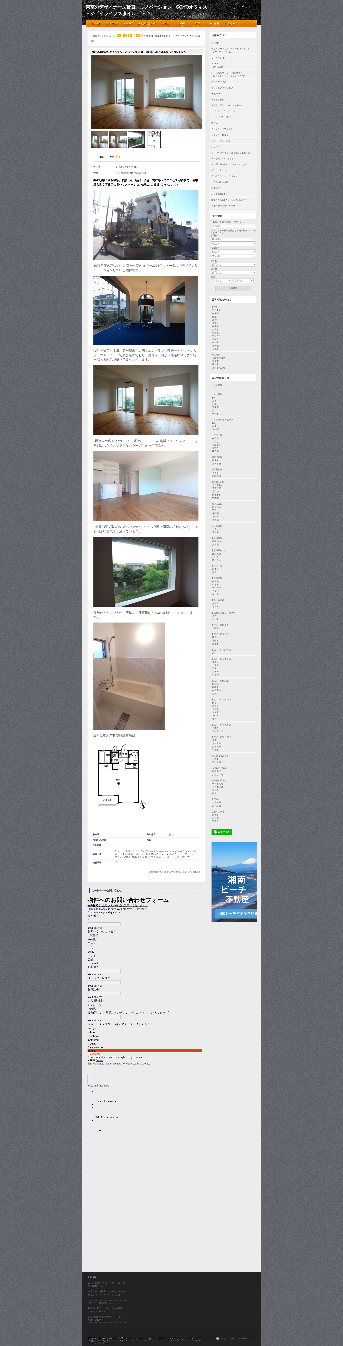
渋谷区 (215, 339)
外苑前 (215, 628)
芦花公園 (216, 805)
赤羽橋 (215, 491)
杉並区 (215, 342)
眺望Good (216, 93)
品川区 (215, 326)
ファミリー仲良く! (220, 135)
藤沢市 (215, 364)
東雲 (214, 616)
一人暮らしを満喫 (219, 182)
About (128, 23)
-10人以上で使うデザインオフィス (228, 76)
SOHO (214, 63)
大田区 (215, 333)
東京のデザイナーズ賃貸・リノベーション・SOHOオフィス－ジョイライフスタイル (146, 9)
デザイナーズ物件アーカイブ (225, 205)
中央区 (215, 313)
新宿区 (215, 320)
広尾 (214, 668)
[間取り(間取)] (155, 147)
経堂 (214, 793)
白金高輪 (216, 507)
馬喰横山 (216, 476)
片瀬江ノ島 (217, 774)
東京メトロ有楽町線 (221, 649)
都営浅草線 (217, 457)
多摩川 (215, 591)
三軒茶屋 (216, 557)
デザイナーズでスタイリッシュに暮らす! (230, 48)
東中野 (215, 448)
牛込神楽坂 (217, 485)
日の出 (215, 759)
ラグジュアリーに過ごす (223, 88)
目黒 (214, 404)
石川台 (215, 569)
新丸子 (215, 594)
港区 (214, 316)
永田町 (215, 709)
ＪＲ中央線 (217, 435)
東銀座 (215, 662)
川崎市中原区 (218, 358)
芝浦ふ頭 (216, 762)
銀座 (214, 740)
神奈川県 (216, 355)
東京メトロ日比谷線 (221, 659)
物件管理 (214, 23)
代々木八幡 (217, 783)
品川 (214, 401)
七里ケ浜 (216, 529)
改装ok (214, 123)
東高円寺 (216, 746)
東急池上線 (217, 566)
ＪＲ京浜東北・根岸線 (222, 419)
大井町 (215, 429)
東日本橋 (216, 463)
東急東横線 (217, 578)
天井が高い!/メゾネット (222, 158)
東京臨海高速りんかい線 (223, 612)
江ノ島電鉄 (217, 526)
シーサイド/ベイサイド (222, 117)
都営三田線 (217, 504)
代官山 (215, 581)
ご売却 (182, 23)
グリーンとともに (219, 170)
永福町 (215, 815)
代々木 (215, 414)
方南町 (215, 750)
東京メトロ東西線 (220, 634)
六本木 (215, 498)
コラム (166, 23)
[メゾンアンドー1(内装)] (99, 147)
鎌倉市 (215, 361)
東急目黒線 (217, 538)
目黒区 (215, 329)
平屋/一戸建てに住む (221, 141)
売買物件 (215, 42)
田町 (214, 397)
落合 (214, 637)
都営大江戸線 (218, 482)
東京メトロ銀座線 (220, 625)
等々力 (215, 607)
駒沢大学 (216, 560)
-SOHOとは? (218, 67)
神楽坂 (215, 640)
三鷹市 (215, 349)
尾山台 (215, 603)
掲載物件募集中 (147, 23)
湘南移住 (215, 188)
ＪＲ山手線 (217, 394)
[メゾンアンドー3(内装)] (136, 147)
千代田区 (216, 310)
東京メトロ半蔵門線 (221, 699)
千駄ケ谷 (216, 445)
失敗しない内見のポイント (101, 1303)
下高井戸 (216, 802)
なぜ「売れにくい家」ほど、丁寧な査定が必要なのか (106, 1285)
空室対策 (230, 23)
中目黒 (215, 585)
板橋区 (215, 345)
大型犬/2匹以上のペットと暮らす (227, 105)
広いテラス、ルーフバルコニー (226, 176)
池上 (214, 572)
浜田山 (215, 818)
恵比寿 (215, 407)
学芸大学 (216, 588)
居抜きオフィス (218, 82)
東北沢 (215, 790)
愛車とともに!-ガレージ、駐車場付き (229, 200)
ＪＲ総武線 (217, 385)
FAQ (197, 23)
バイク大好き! (218, 194)
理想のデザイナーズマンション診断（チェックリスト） (105, 1310)
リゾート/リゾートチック (223, 111)
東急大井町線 (218, 600)
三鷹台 (215, 821)
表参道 (215, 706)
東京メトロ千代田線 (221, 724)
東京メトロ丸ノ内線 (221, 737)
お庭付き (215, 146)
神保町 (215, 516)
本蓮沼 (215, 520)
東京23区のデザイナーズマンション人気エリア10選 (106, 1318)
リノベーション (218, 57)
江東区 (215, 323)
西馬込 (215, 460)
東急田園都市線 (219, 550)
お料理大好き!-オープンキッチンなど (229, 164)
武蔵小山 (216, 541)
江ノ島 (215, 532)
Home (96, 23)
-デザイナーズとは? (221, 52)
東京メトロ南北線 (220, 681)
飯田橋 (215, 438)
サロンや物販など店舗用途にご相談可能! (230, 152)
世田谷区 (216, 336)
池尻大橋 (216, 553)
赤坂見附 (216, 743)
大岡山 (215, 544)
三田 (214, 510)
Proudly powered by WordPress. (234, 1338)
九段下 (215, 644)
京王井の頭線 (218, 811)
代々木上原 (217, 731)
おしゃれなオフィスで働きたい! (226, 72)
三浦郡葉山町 (218, 367)
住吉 (214, 719)
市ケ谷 (215, 388)
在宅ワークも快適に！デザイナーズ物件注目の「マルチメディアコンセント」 (106, 1294)
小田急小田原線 (219, 780)
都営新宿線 (217, 469)
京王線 (215, 799)
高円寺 (215, 451)
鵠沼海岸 (216, 771)
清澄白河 (216, 488)
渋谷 (214, 410)
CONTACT (112, 23)
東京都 (215, 307)
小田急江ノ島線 (219, 768)
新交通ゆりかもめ (220, 756)
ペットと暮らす (218, 99)
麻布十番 (216, 494)
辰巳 (214, 653)
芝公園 (215, 513)
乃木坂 (215, 728)
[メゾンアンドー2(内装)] (118, 147)
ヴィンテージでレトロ (222, 129)
